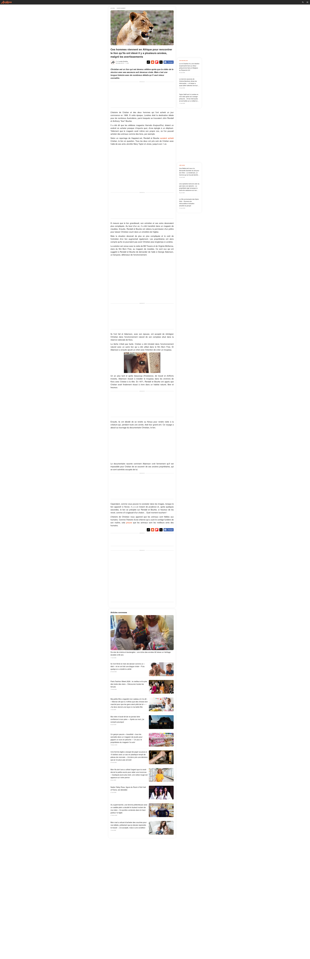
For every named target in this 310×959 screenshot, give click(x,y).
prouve (129, 522)
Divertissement (121, 8)
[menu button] (307, 2)
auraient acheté (166, 138)
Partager (170, 62)
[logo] (6, 2)
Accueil (113, 8)
